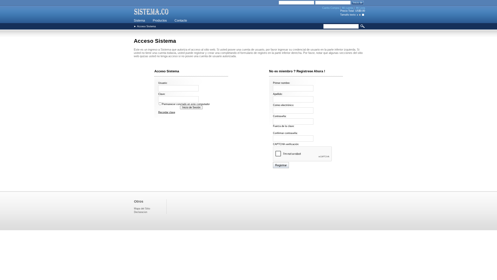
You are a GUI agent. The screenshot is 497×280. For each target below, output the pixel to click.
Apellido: (278, 94)
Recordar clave (166, 112)
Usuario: (163, 82)
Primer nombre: (281, 82)
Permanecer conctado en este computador (186, 104)
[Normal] (360, 15)
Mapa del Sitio (142, 208)
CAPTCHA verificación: (286, 144)
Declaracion (140, 212)
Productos (160, 20)
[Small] (357, 15)
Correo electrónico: (283, 105)
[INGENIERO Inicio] (151, 15)
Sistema (139, 20)
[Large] (363, 15)
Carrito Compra (330, 7)
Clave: (161, 94)
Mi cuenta (347, 7)
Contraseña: (280, 116)
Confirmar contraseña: (285, 133)
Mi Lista (360, 7)
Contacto (181, 20)
